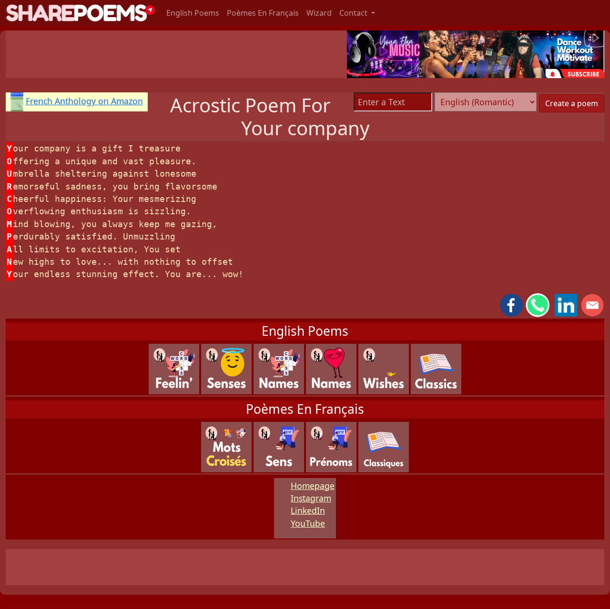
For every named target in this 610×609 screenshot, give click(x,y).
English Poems (192, 13)
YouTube (308, 523)
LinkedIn (308, 510)
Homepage (313, 485)
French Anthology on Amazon (84, 101)
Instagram (311, 498)
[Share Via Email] (592, 304)
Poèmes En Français (263, 13)
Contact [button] (354, 13)
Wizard (319, 13)
